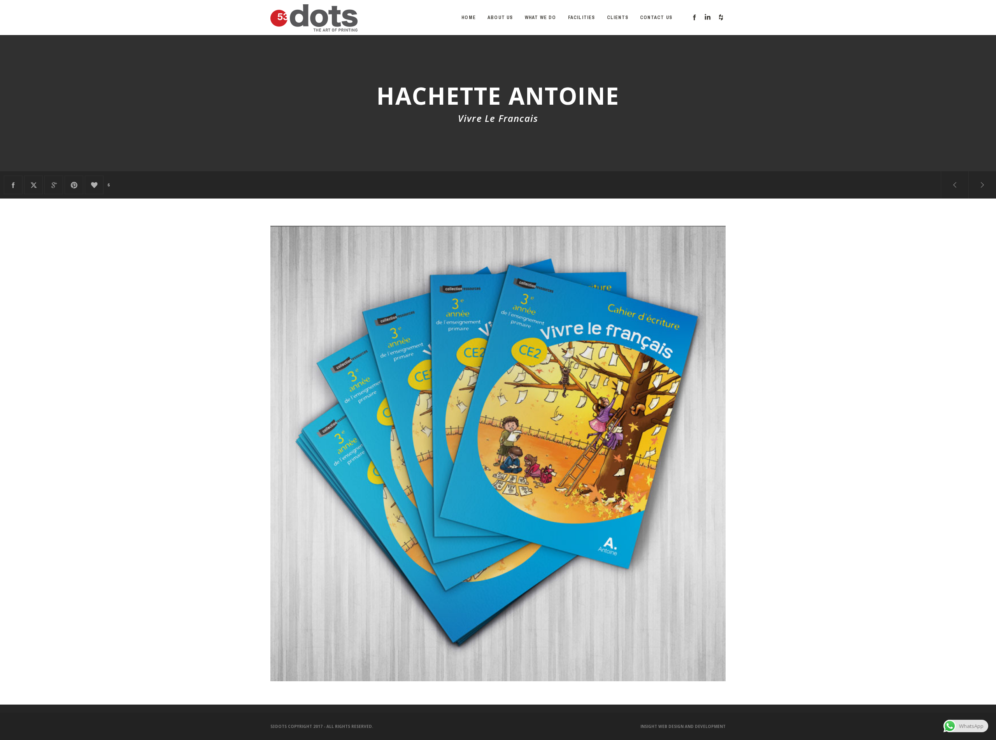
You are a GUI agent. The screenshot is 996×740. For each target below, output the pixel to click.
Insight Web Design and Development (683, 726)
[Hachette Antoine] (13, 185)
